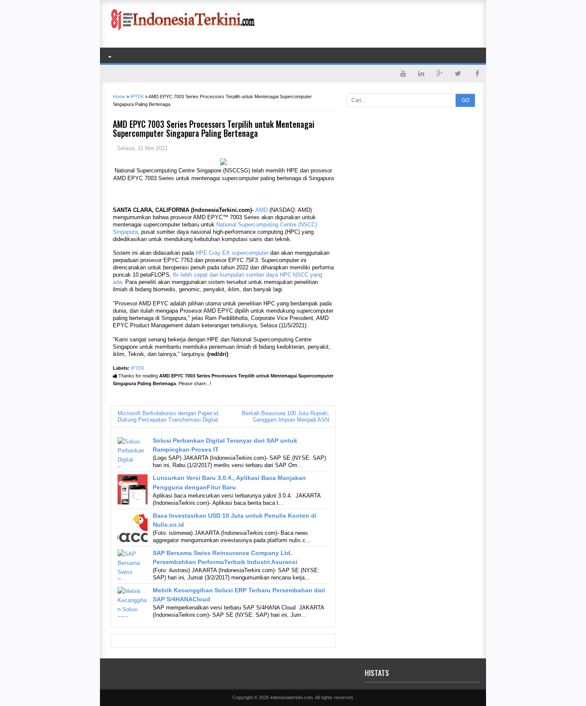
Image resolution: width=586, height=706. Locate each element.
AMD (261, 210)
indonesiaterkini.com (291, 697)
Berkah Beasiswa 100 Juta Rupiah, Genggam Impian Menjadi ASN (285, 416)
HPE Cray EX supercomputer (232, 253)
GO (465, 100)
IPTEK (137, 368)
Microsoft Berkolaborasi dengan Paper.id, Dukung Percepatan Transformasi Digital (169, 416)
